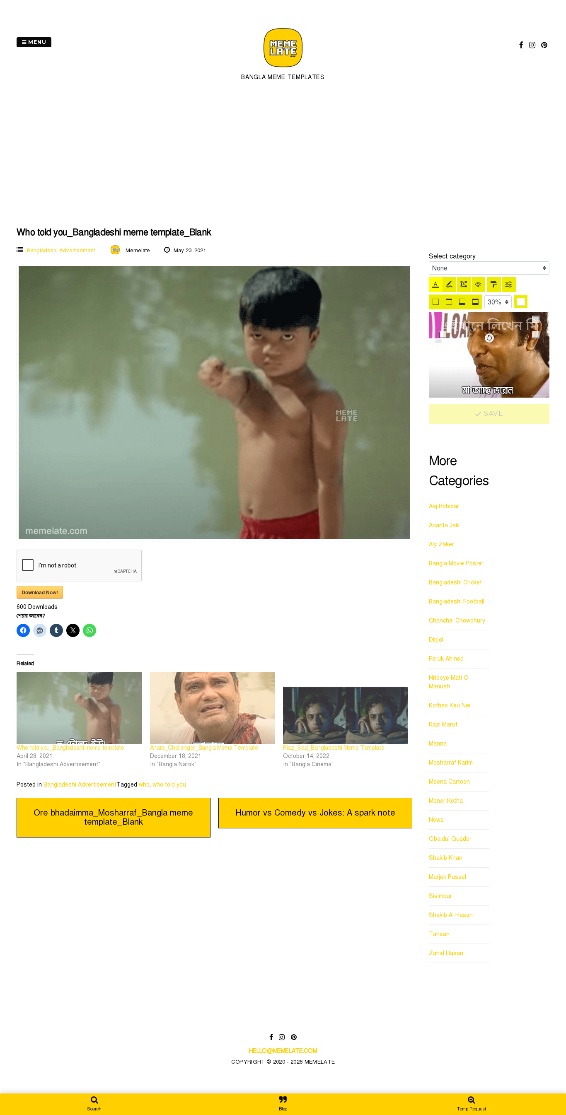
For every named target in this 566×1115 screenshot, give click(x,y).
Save (492, 414)
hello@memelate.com (283, 1051)
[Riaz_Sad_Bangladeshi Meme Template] (345, 707)
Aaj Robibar (444, 506)
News (436, 819)
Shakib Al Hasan (451, 915)
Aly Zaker (441, 544)
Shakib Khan (445, 858)
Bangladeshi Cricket (455, 582)
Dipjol (436, 639)
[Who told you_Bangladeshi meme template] (79, 707)
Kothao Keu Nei (449, 705)
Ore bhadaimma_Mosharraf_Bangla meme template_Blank (113, 817)
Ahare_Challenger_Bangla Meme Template (204, 747)
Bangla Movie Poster (456, 563)
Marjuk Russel (447, 877)
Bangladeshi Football (456, 601)
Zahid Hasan (446, 953)
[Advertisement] (283, 155)
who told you (169, 784)
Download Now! (40, 592)
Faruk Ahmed (446, 658)
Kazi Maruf (443, 724)
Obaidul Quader (450, 838)
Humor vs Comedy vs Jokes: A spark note (315, 813)
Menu (36, 42)
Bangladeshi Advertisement (61, 250)
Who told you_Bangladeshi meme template (70, 747)
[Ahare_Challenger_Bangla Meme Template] (212, 707)
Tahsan (439, 934)
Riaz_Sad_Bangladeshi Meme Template (333, 747)
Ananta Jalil (444, 525)
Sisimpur (440, 896)
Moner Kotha (446, 800)
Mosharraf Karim (451, 762)
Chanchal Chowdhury (457, 620)
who (144, 784)
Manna (438, 743)
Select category (452, 256)
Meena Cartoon (449, 781)
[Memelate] (283, 68)
